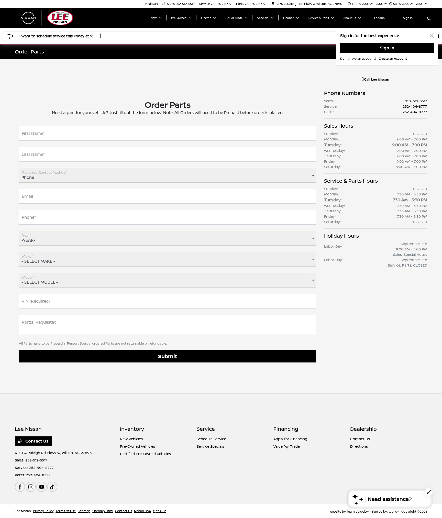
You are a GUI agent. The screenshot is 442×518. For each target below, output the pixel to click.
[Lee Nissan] (59, 17)
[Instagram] (31, 487)
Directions (359, 446)
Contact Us (36, 441)
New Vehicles (131, 438)
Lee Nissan (23, 511)
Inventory (132, 428)
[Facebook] (20, 487)
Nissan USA (142, 511)
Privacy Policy (43, 511)
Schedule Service (211, 438)
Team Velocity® (357, 511)
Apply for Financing (290, 438)
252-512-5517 (416, 100)
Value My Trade (286, 446)
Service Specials (210, 446)
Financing (285, 428)
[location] (273, 4)
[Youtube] (41, 487)
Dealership (363, 428)
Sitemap (84, 511)
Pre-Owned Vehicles (137, 446)
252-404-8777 (415, 106)
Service (206, 428)
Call (376, 79)
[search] (429, 19)
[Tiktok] (52, 487)
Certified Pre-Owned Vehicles (145, 453)
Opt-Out (159, 511)
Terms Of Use (66, 511)
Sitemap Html (102, 511)
